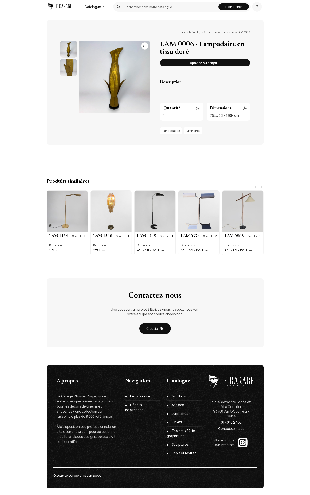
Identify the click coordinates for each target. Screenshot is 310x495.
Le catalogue (140, 396)
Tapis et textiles (184, 453)
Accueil (185, 32)
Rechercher (233, 7)
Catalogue (93, 6)
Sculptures (180, 444)
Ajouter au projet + (205, 62)
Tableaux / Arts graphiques (181, 433)
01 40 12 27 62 (231, 422)
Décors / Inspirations (134, 407)
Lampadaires (228, 32)
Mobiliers (179, 396)
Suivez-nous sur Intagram (225, 442)
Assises (178, 404)
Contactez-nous (231, 428)
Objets (177, 422)
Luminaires (212, 32)
